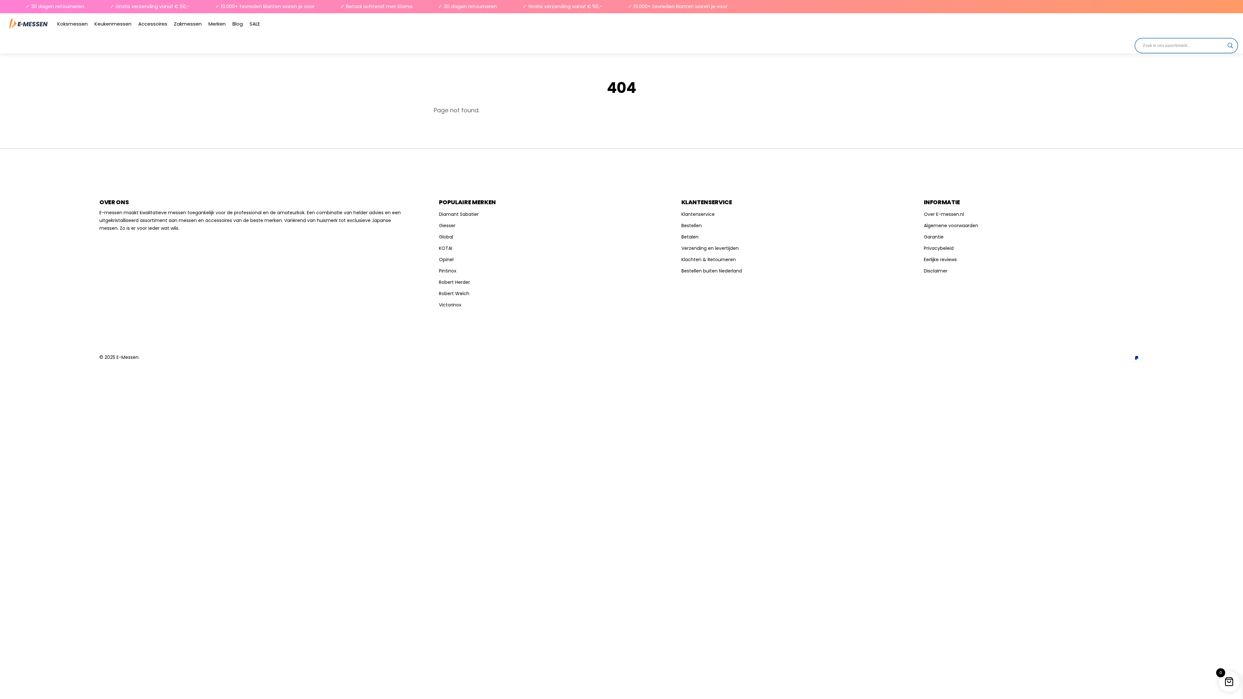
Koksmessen (72, 23)
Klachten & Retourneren (708, 259)
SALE (255, 23)
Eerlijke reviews (940, 259)
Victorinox (450, 305)
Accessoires (152, 23)
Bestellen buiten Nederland (711, 271)
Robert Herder (454, 282)
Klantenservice (698, 214)
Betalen (690, 237)
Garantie (934, 237)
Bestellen (691, 225)
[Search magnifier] (1230, 45)
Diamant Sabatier (459, 214)
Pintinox (447, 271)
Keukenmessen (113, 23)
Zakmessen (188, 23)
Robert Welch (454, 293)
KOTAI (445, 248)
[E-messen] (28, 23)
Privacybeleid (939, 248)
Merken (217, 23)
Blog (237, 23)
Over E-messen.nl (944, 214)
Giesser (447, 225)
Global (446, 237)
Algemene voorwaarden (951, 225)
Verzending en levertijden (710, 248)
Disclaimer (935, 271)
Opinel (446, 259)
